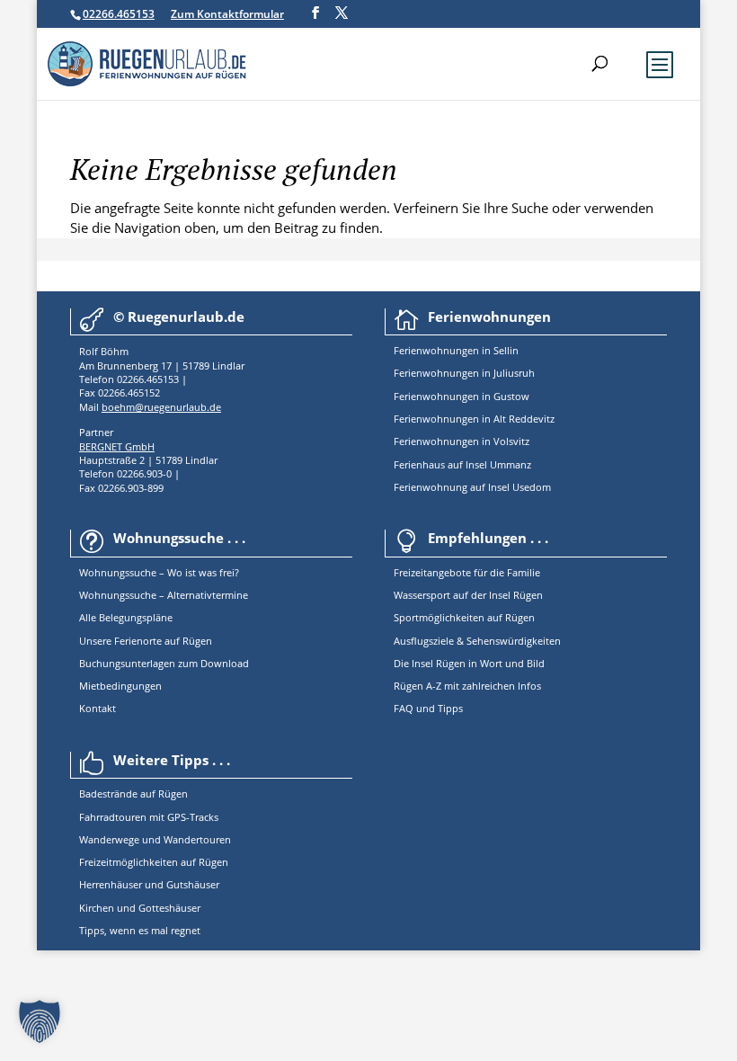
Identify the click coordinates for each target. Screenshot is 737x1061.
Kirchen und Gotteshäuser (139, 907)
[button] (39, 1021)
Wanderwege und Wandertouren (155, 839)
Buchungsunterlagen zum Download (164, 663)
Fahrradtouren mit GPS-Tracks (148, 817)
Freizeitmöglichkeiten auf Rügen (153, 862)
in (485, 350)
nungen (461, 350)
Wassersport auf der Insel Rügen (468, 595)
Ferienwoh (418, 350)
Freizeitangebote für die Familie (467, 572)
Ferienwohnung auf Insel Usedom (472, 487)
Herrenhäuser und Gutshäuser (149, 884)
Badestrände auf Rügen (133, 793)
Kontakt (97, 708)
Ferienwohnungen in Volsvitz (461, 441)
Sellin (505, 350)
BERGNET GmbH (117, 446)
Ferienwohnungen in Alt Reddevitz (474, 418)
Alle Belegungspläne (126, 617)
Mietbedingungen (120, 685)
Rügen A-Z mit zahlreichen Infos (467, 685)
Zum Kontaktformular (227, 14)
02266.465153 (119, 14)
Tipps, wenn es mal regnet (139, 930)
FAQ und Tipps (428, 708)
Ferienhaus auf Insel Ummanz (462, 464)
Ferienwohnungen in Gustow (461, 396)
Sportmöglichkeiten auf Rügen (464, 617)
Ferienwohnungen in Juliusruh (464, 372)
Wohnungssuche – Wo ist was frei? (159, 572)
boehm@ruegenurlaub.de (161, 407)
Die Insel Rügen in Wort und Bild (469, 663)
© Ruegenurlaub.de (178, 316)
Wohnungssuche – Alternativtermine (163, 595)
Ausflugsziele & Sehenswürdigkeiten (477, 640)
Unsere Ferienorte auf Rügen (145, 640)
